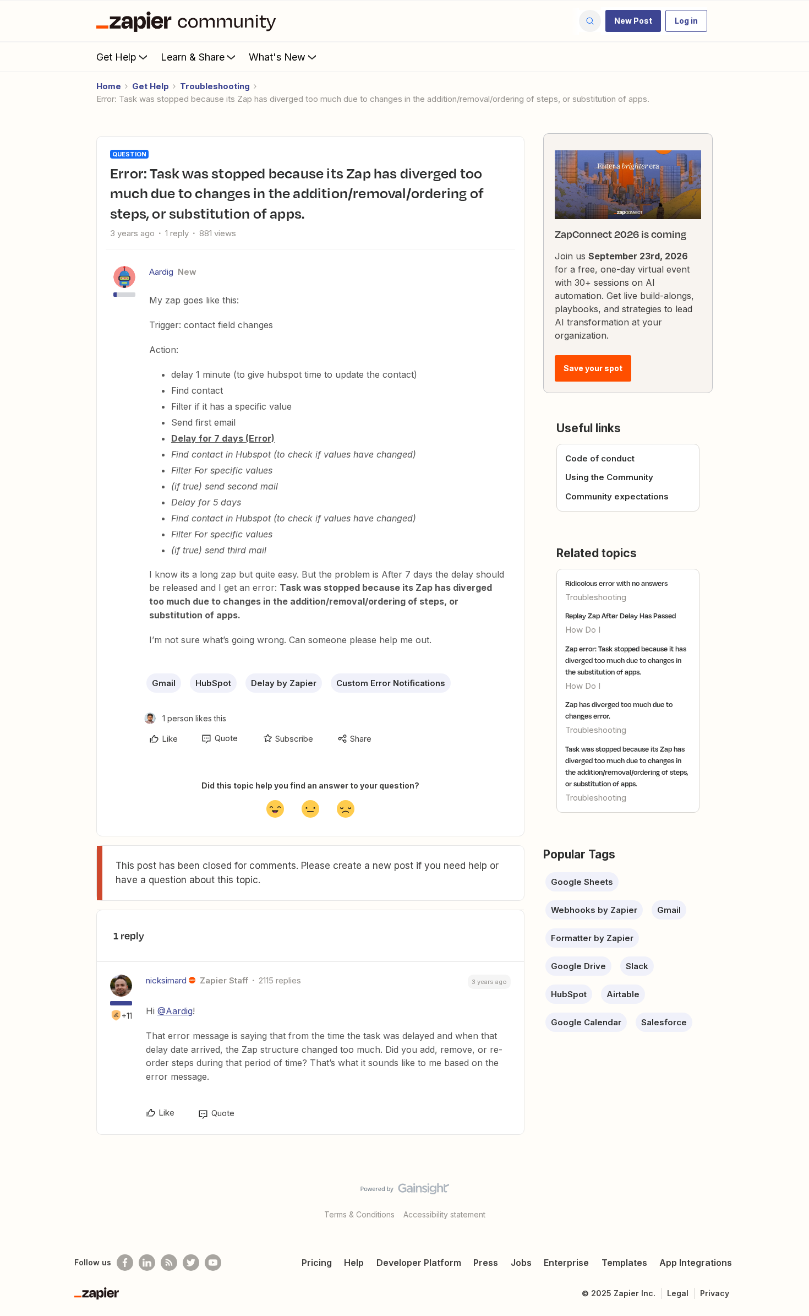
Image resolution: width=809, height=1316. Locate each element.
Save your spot (593, 368)
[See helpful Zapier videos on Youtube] (213, 1262)
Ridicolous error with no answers (616, 583)
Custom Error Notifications (390, 683)
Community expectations (617, 496)
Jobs (521, 1262)
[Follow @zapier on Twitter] (191, 1262)
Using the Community (609, 477)
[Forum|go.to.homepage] (188, 21)
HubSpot (213, 683)
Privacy (714, 1293)
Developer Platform (418, 1262)
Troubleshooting (215, 86)
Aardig (161, 272)
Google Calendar (586, 1022)
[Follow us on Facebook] (125, 1262)
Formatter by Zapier (592, 938)
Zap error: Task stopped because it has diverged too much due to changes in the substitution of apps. (625, 660)
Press (485, 1262)
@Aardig (175, 1010)
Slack (637, 966)
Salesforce (664, 1022)
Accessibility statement (444, 1214)
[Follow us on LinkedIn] (147, 1262)
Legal (677, 1293)
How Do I (582, 629)
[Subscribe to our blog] (169, 1262)
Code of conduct (600, 458)
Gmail (164, 683)
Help (354, 1262)
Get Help (116, 57)
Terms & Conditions (359, 1214)
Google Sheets (582, 882)
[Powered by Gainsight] (404, 1191)
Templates (624, 1262)
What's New (277, 57)
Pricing (317, 1262)
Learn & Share (193, 57)
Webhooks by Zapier (594, 910)
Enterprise (566, 1262)
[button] (633, 21)
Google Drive (578, 966)
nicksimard (166, 980)
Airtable (622, 994)
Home (108, 86)
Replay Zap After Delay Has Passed (620, 616)
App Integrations (695, 1262)
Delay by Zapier (283, 683)
